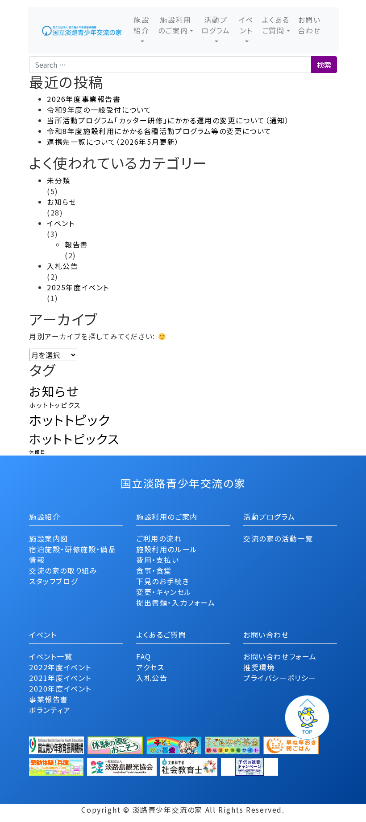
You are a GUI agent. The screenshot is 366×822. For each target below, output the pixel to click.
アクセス (150, 667)
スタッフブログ (53, 581)
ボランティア (50, 709)
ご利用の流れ (159, 538)
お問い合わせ (309, 25)
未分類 (59, 180)
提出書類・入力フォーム (176, 602)
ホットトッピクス (55, 405)
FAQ (143, 656)
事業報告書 (48, 699)
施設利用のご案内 (174, 25)
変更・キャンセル (164, 591)
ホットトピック (69, 419)
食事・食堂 (154, 570)
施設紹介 (141, 25)
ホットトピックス (74, 439)
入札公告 (62, 265)
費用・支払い (157, 559)
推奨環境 (258, 667)
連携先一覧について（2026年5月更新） (113, 141)
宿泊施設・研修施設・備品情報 (72, 554)
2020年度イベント (60, 688)
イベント (246, 25)
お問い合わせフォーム (280, 656)
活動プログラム (215, 25)
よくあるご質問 (276, 25)
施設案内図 (48, 538)
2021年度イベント (60, 677)
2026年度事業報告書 (84, 99)
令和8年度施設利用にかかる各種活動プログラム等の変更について (159, 131)
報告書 (76, 244)
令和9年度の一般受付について (99, 109)
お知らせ (61, 201)
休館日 (37, 451)
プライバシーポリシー (279, 677)
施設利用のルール (167, 549)
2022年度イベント (60, 667)
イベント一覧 (51, 656)
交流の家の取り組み (63, 570)
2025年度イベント (78, 287)
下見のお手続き (162, 581)
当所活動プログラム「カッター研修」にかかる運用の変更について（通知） (168, 120)
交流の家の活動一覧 (278, 538)
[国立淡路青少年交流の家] (82, 30)
